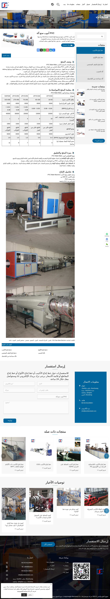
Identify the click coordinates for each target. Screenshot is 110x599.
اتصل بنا (105, 4)
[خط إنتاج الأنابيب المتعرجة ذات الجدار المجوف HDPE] (80, 99)
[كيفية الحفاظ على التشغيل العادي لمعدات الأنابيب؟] (41, 500)
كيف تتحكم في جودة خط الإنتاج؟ (70, 510)
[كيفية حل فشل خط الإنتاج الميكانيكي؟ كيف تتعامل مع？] (14, 504)
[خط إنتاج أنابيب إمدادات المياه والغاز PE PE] (80, 89)
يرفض (30, 594)
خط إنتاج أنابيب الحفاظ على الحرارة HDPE (69, 465)
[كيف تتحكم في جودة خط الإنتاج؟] (69, 497)
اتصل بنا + (65, 572)
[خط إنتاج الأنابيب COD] (41, 449)
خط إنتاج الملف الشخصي (95, 64)
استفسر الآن (48, 544)
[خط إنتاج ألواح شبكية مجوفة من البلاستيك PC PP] (80, 129)
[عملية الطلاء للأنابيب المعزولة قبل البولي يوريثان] (96, 497)
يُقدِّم (10, 421)
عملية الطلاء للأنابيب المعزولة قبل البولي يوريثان (96, 510)
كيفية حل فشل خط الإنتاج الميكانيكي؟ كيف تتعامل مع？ (14, 524)
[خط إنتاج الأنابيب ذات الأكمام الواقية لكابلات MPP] (14, 449)
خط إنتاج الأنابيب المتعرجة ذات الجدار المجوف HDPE (97, 100)
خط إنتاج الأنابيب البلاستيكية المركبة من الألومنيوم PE (97, 465)
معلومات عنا (70, 4)
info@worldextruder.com (88, 411)
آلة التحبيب (99, 71)
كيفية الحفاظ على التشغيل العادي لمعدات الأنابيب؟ (42, 516)
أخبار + (52, 565)
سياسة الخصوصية (22, 591)
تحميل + (66, 569)
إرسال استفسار (67, 45)
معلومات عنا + (50, 562)
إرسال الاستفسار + (48, 569)
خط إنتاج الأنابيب (6, 26)
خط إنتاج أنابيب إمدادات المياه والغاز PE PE (96, 90)
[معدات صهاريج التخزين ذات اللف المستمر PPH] (80, 119)
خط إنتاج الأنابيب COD (44, 464)
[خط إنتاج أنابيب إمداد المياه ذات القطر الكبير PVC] (80, 109)
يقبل (24, 594)
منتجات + (65, 565)
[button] (106, 456)
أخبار (83, 4)
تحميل (88, 4)
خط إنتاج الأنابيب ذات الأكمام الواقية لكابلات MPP (14, 465)
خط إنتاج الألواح (98, 57)
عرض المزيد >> (101, 470)
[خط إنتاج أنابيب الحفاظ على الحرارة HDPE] (69, 449)
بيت (64, 4)
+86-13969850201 (27, 567)
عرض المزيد (99, 140)
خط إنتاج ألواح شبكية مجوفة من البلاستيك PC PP (97, 130)
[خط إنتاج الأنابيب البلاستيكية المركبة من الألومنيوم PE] (96, 449)
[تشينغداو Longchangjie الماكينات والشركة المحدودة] (5, 5)
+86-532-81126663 (87, 403)
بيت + (66, 562)
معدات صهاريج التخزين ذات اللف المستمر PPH (96, 120)
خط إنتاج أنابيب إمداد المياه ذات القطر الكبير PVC (97, 110)
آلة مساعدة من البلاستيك (95, 78)
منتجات (78, 4)
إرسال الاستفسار (96, 4)
